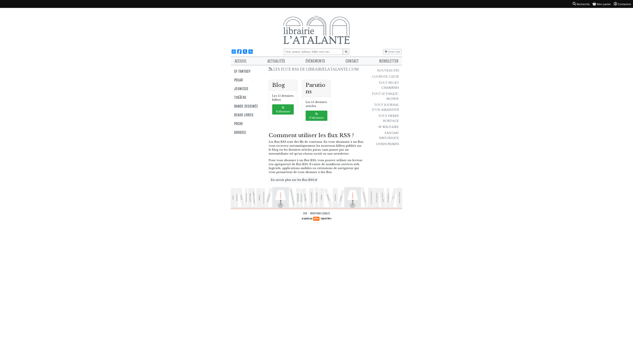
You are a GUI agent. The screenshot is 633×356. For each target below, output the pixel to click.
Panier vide (393, 51)
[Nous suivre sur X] (245, 51)
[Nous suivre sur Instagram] (234, 51)
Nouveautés (388, 70)
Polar (238, 80)
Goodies (240, 132)
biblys (316, 218)
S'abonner (283, 111)
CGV (305, 213)
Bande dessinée (246, 106)
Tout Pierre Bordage (388, 118)
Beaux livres (243, 115)
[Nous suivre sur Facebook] (239, 51)
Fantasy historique (389, 135)
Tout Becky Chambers (389, 85)
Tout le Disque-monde (385, 96)
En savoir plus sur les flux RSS (293, 179)
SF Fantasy (242, 71)
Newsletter (388, 61)
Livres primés (387, 144)
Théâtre (240, 97)
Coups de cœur (385, 76)
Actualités (276, 61)
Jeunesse (241, 89)
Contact (352, 61)
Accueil (241, 61)
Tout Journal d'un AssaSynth (385, 107)
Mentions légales (320, 213)
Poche (238, 123)
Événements (315, 61)
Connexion (624, 4)
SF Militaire (388, 127)
